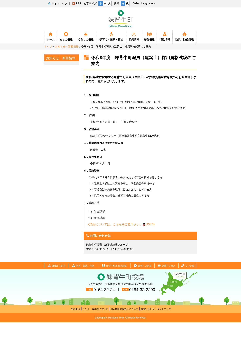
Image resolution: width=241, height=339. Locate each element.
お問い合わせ (147, 308)
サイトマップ (164, 308)
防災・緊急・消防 (85, 265)
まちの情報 (66, 39)
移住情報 (149, 39)
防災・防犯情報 (184, 39)
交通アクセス (168, 265)
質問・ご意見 (144, 265)
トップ (48, 46)
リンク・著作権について (95, 308)
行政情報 (165, 39)
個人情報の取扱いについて (124, 308)
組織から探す (58, 265)
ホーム (51, 39)
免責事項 (75, 308)
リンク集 (189, 265)
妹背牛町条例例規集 (116, 265)
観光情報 (134, 39)
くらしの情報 (86, 39)
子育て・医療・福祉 (111, 39)
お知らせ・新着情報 (67, 46)
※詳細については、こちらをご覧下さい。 (121, 224)
